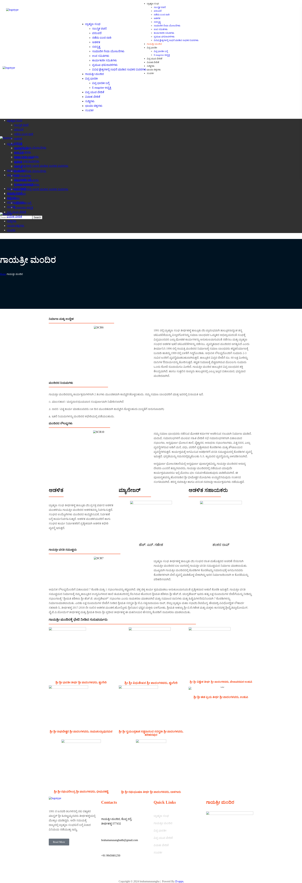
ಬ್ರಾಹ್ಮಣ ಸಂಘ (161, 815)
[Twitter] (105, 871)
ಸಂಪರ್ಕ (158, 852)
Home (3, 274)
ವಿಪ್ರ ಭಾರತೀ (160, 830)
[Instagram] (131, 871)
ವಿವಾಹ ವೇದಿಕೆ (161, 845)
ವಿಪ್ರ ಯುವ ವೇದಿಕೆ (163, 837)
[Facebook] (114, 871)
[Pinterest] (123, 871)
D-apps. (179, 881)
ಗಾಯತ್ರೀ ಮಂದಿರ (163, 823)
